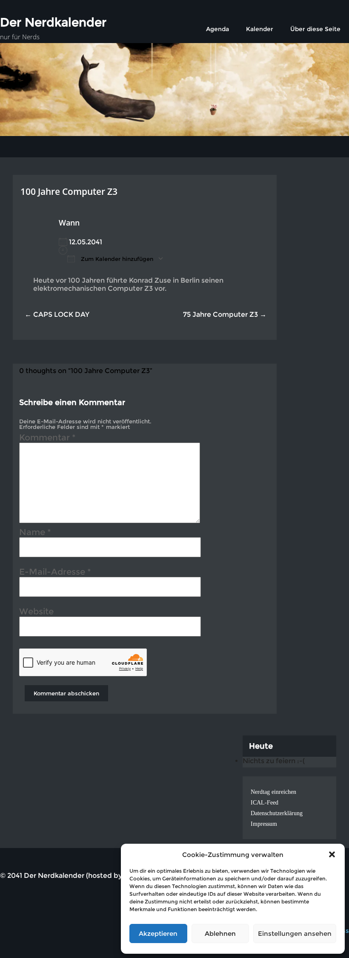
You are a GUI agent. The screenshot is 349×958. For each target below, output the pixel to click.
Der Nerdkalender (53, 22)
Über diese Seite (315, 29)
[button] (332, 854)
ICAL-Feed (264, 802)
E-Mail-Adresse (55, 573)
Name (35, 533)
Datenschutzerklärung (277, 813)
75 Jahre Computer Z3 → (224, 314)
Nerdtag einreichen (273, 792)
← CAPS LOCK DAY (57, 314)
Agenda (217, 29)
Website (36, 612)
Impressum (264, 824)
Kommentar (47, 439)
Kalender (259, 29)
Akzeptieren (158, 933)
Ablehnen (220, 933)
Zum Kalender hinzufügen (116, 258)
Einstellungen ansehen (295, 933)
